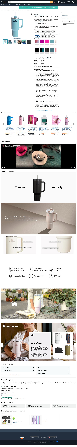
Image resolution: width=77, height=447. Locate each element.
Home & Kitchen (3, 9)
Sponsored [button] (2, 413)
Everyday (45, 4)
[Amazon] (4, 1)
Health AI (6, 4)
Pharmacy (40, 4)
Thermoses (24, 9)
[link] (10, 129)
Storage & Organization (17, 9)
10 (50, 57)
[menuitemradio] (72, 167)
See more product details (40, 108)
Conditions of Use (23, 441)
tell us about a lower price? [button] (14, 374)
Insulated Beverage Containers (32, 9)
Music (36, 4)
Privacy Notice (29, 441)
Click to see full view (17, 38)
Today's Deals (12, 4)
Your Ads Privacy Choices (51, 441)
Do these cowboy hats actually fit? (11, 146)
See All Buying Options (68, 21)
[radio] (5, 42)
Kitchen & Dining (10, 9)
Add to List (65, 24)
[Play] (2, 167)
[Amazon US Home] (22, 438)
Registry (32, 4)
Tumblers (39, 9)
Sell (29, 4)
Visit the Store (56, 358)
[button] (2, 5)
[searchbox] (30, 2)
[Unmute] (74, 167)
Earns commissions (16, 145)
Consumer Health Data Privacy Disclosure (40, 441)
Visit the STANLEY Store (39, 15)
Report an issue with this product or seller (44, 110)
